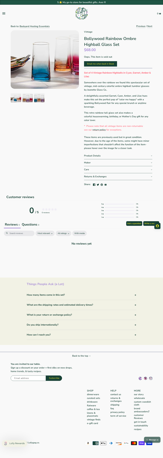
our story (139, 394)
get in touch (140, 421)
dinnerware (93, 394)
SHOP (90, 390)
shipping (114, 404)
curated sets (93, 398)
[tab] (30, 224)
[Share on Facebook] (94, 184)
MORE (137, 390)
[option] (16, 97)
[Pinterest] (145, 378)
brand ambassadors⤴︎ (141, 410)
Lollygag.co (33, 442)
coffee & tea (93, 409)
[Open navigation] (28, 13)
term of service (118, 415)
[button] (118, 155)
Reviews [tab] (12, 224)
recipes (137, 429)
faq (112, 408)
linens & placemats (92, 414)
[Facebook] (140, 378)
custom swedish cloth (142, 403)
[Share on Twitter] (98, 184)
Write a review (151, 223)
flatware (91, 405)
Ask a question (134, 223)
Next (149, 26)
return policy (99, 129)
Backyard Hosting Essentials (35, 26)
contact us (115, 394)
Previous (140, 26)
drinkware (92, 401)
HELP (113, 390)
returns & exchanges (116, 400)
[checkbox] (79, 233)
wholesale (139, 398)
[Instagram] (150, 378)
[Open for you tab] (157, 226)
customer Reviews (139, 417)
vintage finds (93, 419)
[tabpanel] (81, 251)
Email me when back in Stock (100, 63)
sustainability (141, 425)
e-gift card (92, 423)
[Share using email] (105, 184)
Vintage (88, 31)
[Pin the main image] (102, 184)
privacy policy (117, 412)
